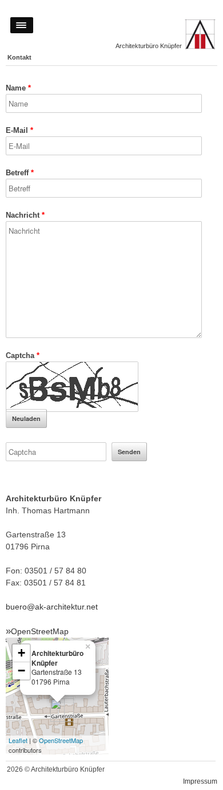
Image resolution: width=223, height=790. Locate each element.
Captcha (22, 355)
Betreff (20, 172)
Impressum (200, 781)
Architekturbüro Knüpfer (149, 45)
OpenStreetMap (40, 631)
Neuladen (26, 418)
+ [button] (21, 653)
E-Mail (19, 130)
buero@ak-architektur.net (52, 606)
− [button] (21, 670)
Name (18, 88)
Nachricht (25, 215)
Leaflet (18, 740)
